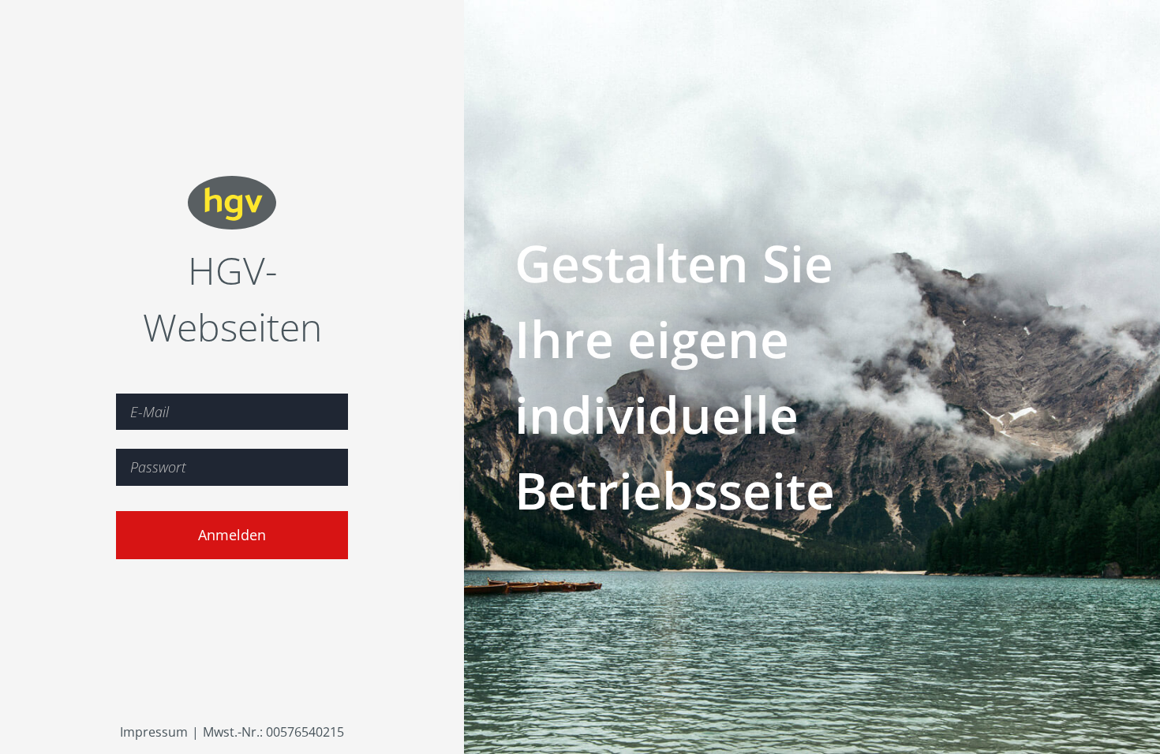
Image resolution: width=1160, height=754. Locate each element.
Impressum (154, 732)
